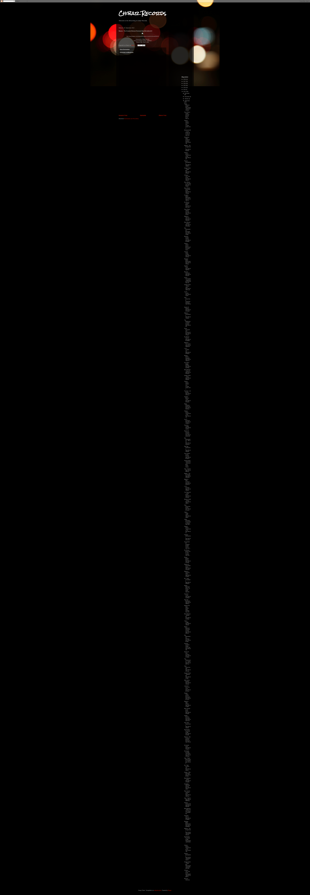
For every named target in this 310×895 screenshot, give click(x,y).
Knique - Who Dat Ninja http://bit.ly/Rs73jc (187, 774)
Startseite (143, 115)
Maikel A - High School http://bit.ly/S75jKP (187, 704)
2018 (184, 79)
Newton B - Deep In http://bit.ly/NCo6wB (187, 309)
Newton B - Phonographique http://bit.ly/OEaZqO (187, 567)
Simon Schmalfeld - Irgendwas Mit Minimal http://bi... (187, 280)
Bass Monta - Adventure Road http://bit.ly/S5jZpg (187, 190)
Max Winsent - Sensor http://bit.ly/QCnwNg (187, 224)
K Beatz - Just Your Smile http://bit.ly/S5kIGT (187, 178)
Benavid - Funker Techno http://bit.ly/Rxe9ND (187, 239)
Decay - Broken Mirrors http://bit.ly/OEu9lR (187, 560)
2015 (184, 85)
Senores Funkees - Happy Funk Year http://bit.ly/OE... (187, 646)
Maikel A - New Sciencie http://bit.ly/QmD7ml (187, 482)
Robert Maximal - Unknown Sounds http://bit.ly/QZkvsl (187, 630)
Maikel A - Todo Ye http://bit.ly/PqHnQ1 (187, 218)
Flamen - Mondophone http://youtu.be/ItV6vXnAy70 (187, 856)
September (187, 100)
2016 (184, 83)
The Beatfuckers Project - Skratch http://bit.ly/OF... (187, 323)
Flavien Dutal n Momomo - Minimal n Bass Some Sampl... (187, 463)
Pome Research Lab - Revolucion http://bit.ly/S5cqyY (187, 331)
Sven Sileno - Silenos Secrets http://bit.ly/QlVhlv (187, 212)
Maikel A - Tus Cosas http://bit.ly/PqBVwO (187, 344)
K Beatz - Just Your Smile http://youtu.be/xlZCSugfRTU (187, 873)
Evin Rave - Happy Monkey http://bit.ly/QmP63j (187, 365)
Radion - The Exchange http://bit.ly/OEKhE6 (187, 475)
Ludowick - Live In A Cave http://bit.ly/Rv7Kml (187, 688)
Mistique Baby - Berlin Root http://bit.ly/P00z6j (187, 261)
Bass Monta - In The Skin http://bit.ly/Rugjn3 (187, 184)
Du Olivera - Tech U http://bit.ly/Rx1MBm (187, 338)
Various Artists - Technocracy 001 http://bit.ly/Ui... (187, 529)
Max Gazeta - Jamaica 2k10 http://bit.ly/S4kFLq (187, 793)
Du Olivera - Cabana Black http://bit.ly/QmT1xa (187, 205)
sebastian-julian (157, 890)
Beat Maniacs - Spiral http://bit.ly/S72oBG (187, 780)
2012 (184, 91)
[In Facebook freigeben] (143, 45)
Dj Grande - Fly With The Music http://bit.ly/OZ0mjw (187, 753)
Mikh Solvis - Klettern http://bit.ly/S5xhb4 (187, 682)
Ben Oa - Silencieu (187, 879)
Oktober (187, 98)
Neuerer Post (123, 115)
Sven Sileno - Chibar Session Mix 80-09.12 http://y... (187, 115)
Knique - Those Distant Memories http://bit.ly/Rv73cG (187, 696)
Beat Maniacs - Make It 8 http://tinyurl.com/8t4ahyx (187, 811)
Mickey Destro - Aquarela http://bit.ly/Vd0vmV (187, 358)
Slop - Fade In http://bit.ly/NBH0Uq (187, 799)
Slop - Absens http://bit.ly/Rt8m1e (187, 470)
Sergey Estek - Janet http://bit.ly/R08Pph (187, 377)
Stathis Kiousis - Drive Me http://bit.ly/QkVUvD (187, 718)
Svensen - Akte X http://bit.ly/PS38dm (187, 817)
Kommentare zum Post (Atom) (131, 118)
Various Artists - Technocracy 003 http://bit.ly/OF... (187, 156)
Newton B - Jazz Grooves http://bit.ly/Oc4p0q (187, 654)
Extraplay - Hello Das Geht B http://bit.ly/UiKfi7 (187, 786)
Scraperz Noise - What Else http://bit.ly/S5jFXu (187, 197)
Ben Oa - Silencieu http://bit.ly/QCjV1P (187, 273)
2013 (184, 89)
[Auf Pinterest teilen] (144, 45)
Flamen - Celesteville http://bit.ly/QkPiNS (187, 804)
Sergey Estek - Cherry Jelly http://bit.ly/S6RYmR (187, 287)
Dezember (187, 93)
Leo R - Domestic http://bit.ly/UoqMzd (187, 421)
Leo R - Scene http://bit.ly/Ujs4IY (187, 293)
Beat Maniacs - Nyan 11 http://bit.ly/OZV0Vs (187, 371)
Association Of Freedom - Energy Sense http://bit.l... (187, 545)
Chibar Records (142, 13)
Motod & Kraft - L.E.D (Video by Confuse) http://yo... (187, 132)
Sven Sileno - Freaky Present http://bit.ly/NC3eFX (187, 456)
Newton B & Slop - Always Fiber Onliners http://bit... (187, 608)
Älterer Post (162, 115)
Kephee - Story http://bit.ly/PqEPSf (187, 267)
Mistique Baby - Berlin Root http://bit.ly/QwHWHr (187, 824)
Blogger (169, 890)
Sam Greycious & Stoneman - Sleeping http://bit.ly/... (187, 301)
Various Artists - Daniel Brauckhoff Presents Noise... (187, 246)
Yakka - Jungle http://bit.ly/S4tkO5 (187, 622)
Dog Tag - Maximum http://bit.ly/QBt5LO (187, 601)
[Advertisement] (142, 102)
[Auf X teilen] (141, 45)
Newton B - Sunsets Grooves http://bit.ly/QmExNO (187, 433)
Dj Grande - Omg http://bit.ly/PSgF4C (187, 747)
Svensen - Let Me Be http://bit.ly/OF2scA (187, 392)
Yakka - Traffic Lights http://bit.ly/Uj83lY (187, 515)
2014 (184, 87)
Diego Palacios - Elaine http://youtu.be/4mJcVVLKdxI (187, 107)
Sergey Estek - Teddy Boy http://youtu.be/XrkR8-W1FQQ (187, 865)
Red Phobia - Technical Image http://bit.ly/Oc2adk (187, 732)
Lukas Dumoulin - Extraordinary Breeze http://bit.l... (187, 522)
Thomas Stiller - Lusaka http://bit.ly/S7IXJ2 (187, 254)
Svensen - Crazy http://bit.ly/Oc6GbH (187, 595)
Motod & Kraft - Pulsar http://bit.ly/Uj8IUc (187, 501)
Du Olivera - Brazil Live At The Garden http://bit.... (187, 553)
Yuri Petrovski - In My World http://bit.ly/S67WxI (187, 495)
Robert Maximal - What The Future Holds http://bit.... (187, 589)
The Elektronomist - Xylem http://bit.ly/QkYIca (187, 661)
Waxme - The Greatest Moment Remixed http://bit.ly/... (187, 740)
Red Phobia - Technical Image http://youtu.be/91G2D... (187, 840)
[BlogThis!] (140, 45)
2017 (184, 81)
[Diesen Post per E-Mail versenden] (138, 45)
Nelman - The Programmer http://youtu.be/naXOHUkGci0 (187, 831)
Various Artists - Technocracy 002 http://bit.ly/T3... (187, 414)
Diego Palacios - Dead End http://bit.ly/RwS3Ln (187, 406)
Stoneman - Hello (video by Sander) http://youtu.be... (187, 140)
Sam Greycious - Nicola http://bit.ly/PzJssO (187, 507)
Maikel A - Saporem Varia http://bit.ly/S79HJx (187, 574)
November (187, 96)
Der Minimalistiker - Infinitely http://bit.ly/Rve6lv (187, 638)
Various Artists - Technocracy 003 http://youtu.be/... (187, 848)
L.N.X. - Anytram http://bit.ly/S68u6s (187, 488)
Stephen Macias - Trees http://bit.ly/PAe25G (187, 399)
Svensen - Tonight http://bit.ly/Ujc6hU (187, 427)
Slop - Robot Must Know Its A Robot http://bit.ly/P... (187, 761)
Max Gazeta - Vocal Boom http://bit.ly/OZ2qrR (187, 711)
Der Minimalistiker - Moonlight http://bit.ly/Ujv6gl (187, 231)
